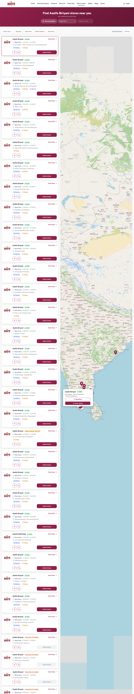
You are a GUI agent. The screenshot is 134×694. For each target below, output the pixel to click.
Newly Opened (39, 31)
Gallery (90, 3)
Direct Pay (51, 31)
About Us (62, 3)
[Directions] (14, 52)
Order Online (47, 52)
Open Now (28, 31)
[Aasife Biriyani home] (15, 3)
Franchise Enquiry (43, 3)
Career (102, 3)
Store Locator (81, 3)
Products (54, 3)
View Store (51, 39)
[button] (115, 352)
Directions (79, 399)
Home (33, 3)
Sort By (127, 31)
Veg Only (18, 31)
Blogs (96, 3)
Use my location (50, 21)
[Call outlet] (19, 52)
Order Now (71, 3)
